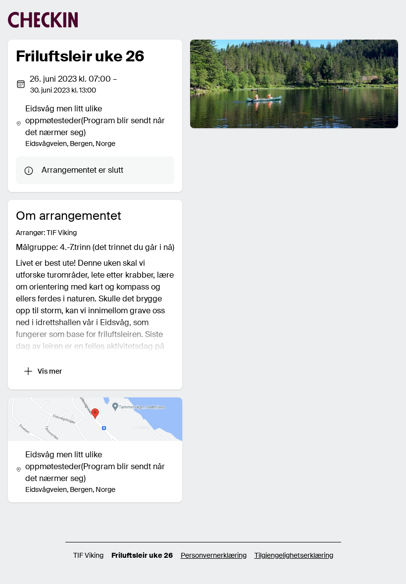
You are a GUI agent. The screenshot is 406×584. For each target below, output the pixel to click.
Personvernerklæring (214, 555)
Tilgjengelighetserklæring (293, 555)
